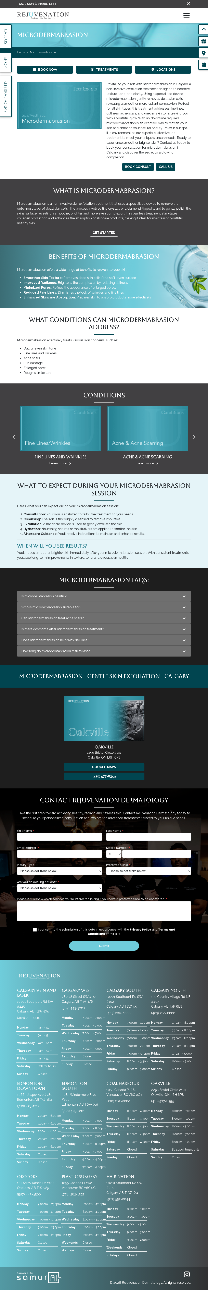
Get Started (104, 233)
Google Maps (104, 767)
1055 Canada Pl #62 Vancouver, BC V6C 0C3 (124, 1089)
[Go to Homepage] (43, 15)
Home (21, 52)
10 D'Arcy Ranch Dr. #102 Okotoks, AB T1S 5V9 (35, 1182)
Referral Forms (5, 96)
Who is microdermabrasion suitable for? (51, 607)
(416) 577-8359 (104, 776)
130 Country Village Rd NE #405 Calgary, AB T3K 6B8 (170, 998)
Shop (5, 62)
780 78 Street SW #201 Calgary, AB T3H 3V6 (79, 996)
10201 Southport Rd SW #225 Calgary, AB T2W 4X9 (36, 1000)
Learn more (58, 463)
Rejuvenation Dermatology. (143, 1283)
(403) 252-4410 (28, 1018)
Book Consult (138, 167)
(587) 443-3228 (73, 1008)
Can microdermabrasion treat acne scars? (52, 618)
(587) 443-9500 (29, 1194)
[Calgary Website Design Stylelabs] (39, 1277)
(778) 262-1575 (73, 1194)
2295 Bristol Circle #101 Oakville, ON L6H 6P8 (168, 1089)
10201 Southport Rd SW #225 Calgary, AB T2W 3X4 (124, 1184)
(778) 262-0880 (118, 1101)
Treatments (107, 70)
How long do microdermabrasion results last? (55, 651)
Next (194, 436)
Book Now (47, 70)
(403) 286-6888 (118, 1013)
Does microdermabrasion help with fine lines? (55, 640)
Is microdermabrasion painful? (44, 596)
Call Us (166, 167)
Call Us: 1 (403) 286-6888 (37, 3)
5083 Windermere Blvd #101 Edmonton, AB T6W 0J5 (80, 1093)
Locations (166, 70)
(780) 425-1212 (28, 1106)
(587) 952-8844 (118, 1199)
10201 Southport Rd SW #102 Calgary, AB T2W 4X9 (124, 998)
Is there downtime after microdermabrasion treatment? (62, 629)
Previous (14, 436)
